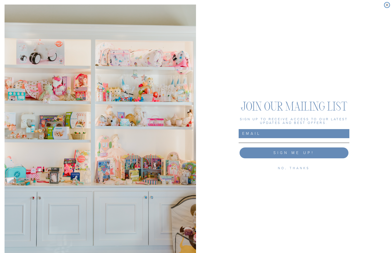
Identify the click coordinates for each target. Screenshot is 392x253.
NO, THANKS (294, 168)
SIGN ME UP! (294, 153)
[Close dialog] (387, 5)
